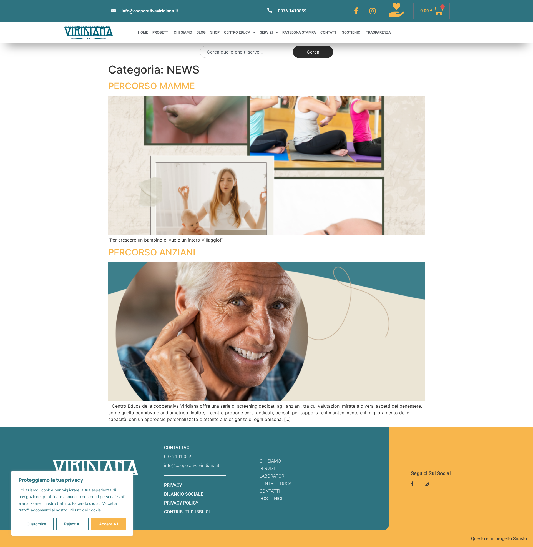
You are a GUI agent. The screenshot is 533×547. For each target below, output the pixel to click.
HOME (143, 32)
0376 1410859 (292, 11)
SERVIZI (266, 32)
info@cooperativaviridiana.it (150, 11)
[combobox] (244, 52)
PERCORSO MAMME (151, 86)
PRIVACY (173, 485)
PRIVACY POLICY (181, 503)
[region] (72, 503)
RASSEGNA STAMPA (299, 32)
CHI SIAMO (183, 32)
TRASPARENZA (378, 32)
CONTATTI (329, 32)
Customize (36, 523)
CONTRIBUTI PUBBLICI (187, 512)
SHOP (215, 32)
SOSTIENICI (351, 32)
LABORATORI (272, 476)
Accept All (108, 523)
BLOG (201, 32)
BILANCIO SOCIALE (183, 494)
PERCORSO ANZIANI (151, 252)
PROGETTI (160, 32)
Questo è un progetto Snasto (499, 538)
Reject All (72, 523)
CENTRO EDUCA (237, 32)
